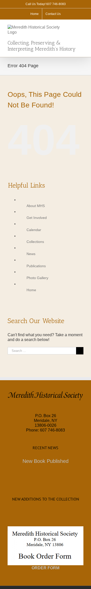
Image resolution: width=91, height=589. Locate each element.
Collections (35, 242)
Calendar (34, 230)
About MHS (36, 206)
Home (31, 290)
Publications (36, 266)
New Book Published (45, 461)
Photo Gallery (37, 278)
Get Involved (37, 218)
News (31, 254)
